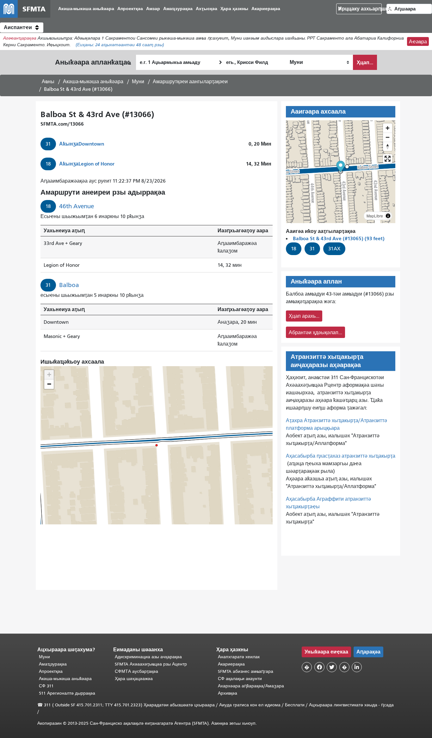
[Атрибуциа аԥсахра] (388, 216)
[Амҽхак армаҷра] (387, 137)
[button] (21, 27)
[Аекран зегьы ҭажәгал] (387, 158)
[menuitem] (86, 9)
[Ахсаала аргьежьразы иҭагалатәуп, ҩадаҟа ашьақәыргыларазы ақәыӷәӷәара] (387, 146)
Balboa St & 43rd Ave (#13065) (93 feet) (339, 238)
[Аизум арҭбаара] (387, 128)
